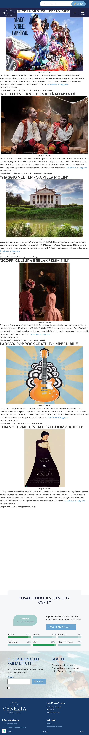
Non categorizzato (38, 90)
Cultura (10, 90)
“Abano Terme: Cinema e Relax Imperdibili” (41, 427)
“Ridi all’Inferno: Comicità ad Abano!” (38, 94)
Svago (49, 90)
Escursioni (18, 90)
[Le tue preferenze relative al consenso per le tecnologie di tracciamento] (4, 731)
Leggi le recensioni (59, 627)
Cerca (80, 4)
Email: (10, 677)
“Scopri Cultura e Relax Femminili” (35, 260)
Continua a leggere (58, 84)
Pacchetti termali (54, 727)
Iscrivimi (39, 681)
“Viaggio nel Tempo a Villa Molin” (34, 177)
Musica (27, 90)
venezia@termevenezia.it (14, 727)
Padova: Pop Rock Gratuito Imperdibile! (39, 343)
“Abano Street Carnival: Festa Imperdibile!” (43, 10)
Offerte (50, 724)
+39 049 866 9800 (10, 724)
